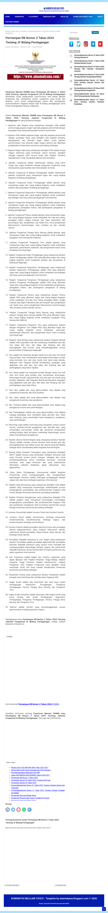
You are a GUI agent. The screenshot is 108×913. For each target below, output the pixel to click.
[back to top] (104, 909)
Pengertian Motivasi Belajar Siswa (23, 795)
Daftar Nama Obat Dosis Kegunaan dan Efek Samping (31, 770)
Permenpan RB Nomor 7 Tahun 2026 (24, 778)
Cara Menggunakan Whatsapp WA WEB (25, 773)
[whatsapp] (24, 809)
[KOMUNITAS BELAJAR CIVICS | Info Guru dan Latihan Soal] (54, 8)
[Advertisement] (35, 744)
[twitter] (13, 809)
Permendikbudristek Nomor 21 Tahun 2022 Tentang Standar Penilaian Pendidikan (89, 102)
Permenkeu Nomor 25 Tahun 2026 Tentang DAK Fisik (30, 780)
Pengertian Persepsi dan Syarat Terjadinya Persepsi (30, 798)
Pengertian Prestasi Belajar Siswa (23, 801)
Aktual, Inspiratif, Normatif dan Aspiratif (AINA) (54, 903)
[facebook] (7, 809)
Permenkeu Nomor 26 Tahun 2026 (23, 783)
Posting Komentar (37, 47)
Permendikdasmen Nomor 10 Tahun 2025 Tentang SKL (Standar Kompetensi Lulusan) (89, 69)
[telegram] (29, 809)
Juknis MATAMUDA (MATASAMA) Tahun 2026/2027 (30, 775)
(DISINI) (38, 704)
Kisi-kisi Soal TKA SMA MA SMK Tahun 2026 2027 (29, 768)
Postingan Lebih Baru (12, 885)
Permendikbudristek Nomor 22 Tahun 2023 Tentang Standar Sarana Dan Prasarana (89, 82)
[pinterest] (18, 809)
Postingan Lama (60, 885)
